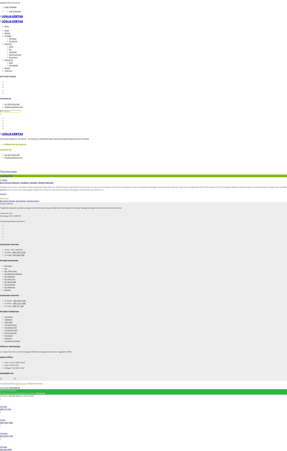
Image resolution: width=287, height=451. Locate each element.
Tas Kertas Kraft (10, 328)
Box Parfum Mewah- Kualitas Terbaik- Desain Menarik (26, 182)
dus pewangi (21, 201)
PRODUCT (8, 44)
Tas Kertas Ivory (10, 325)
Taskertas (13, 52)
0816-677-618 (18, 306)
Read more (4, 198)
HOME (6, 31)
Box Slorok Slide (10, 282)
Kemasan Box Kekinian (13, 274)
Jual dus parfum (32, 201)
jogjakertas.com (20, 384)
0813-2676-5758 (18, 252)
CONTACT (8, 71)
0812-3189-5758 (19, 301)
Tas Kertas (13, 41)
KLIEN (11, 63)
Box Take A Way (10, 271)
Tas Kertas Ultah (10, 330)
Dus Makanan (9, 277)
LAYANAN (7, 36)
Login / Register (10, 7)
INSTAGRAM (13, 65)
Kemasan (12, 39)
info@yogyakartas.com (13, 107)
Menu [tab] (6, 26)
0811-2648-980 (18, 255)
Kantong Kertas (15, 55)
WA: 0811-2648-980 (12, 104)
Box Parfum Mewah (7, 201)
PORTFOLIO (8, 60)
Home (145, 162)
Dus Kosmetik (9, 285)
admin (4, 180)
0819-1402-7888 (19, 303)
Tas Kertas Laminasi (12, 341)
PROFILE (7, 33)
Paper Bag (8, 322)
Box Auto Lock (9, 279)
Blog (145, 165)
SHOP (11, 47)
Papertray (8, 338)
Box (10, 49)
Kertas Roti (13, 57)
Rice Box (7, 290)
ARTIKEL (7, 68)
